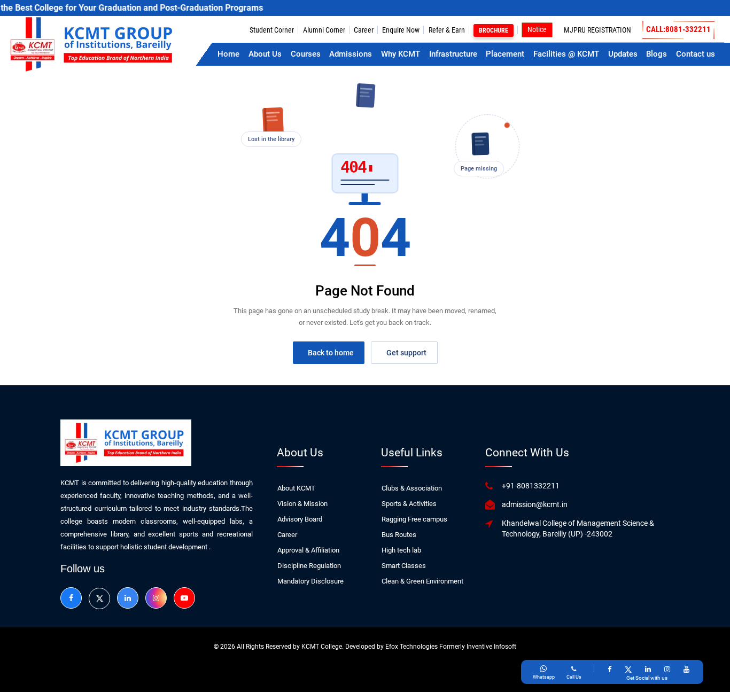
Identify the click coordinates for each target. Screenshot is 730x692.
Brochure (493, 30)
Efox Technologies (412, 646)
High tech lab (401, 550)
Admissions (350, 54)
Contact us (695, 54)
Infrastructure (453, 54)
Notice (537, 29)
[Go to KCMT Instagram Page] (667, 669)
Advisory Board (299, 519)
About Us (265, 54)
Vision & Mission (302, 504)
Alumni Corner (324, 30)
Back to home (331, 352)
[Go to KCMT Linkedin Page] (648, 669)
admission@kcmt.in (535, 504)
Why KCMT (400, 54)
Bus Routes (399, 535)
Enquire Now (401, 30)
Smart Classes (404, 566)
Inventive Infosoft (491, 646)
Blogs (656, 54)
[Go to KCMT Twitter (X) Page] (628, 669)
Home (228, 54)
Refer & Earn (447, 30)
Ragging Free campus (414, 519)
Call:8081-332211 (678, 29)
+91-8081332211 (531, 485)
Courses (306, 54)
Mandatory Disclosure (310, 581)
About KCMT (296, 488)
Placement (505, 54)
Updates (623, 54)
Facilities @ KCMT (566, 54)
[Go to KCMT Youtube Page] (686, 669)
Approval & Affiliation (308, 550)
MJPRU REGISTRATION (597, 30)
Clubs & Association (412, 488)
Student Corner (272, 30)
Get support (406, 352)
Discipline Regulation (309, 566)
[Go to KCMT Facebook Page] (609, 669)
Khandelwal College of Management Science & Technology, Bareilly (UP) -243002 (578, 528)
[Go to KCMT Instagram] (156, 598)
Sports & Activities (409, 504)
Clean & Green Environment (422, 581)
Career (364, 30)
